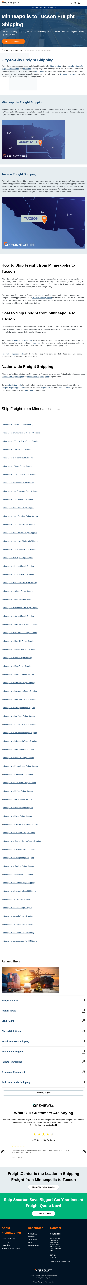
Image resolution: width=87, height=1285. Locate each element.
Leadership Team (7, 1242)
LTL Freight (8, 1021)
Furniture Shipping (12, 1062)
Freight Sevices (10, 1000)
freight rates (39, 71)
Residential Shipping (13, 1051)
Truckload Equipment (13, 1072)
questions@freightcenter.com (60, 1261)
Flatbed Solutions (11, 1031)
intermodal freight (72, 66)
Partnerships (6, 1245)
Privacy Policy (37, 1282)
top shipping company (68, 74)
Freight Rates (9, 1010)
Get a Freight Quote (13, 41)
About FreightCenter (8, 1239)
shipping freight (55, 66)
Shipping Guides (33, 1245)
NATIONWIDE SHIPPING (14, 50)
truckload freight (13, 69)
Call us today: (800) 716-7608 (43, 7)
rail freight (27, 69)
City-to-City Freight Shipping (43, 1187)
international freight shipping (38, 377)
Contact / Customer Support (11, 1248)
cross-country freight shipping (13, 377)
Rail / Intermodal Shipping (16, 1082)
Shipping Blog (32, 1239)
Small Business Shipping (15, 1041)
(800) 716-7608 (55, 1234)
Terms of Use (50, 1282)
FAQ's (30, 1242)
